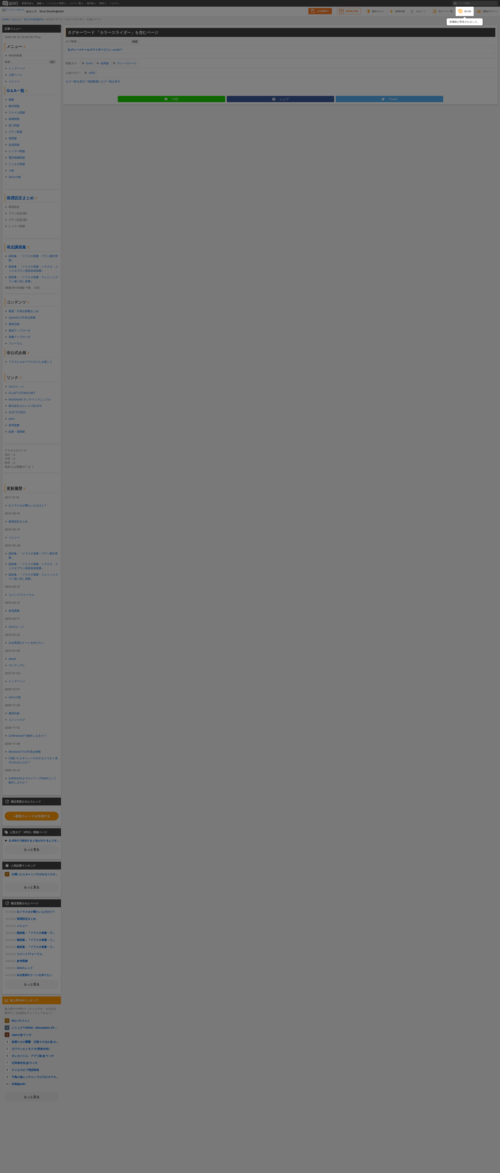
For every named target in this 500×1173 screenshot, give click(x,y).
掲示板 (467, 11)
